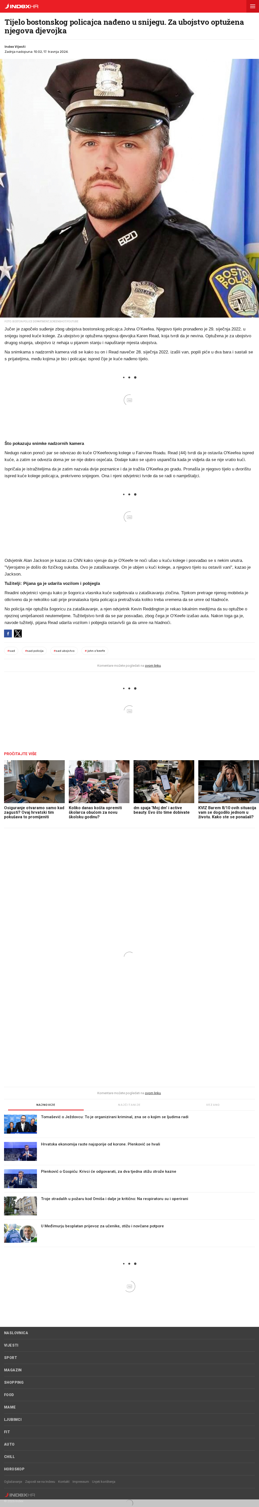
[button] (252, 6)
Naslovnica (16, 1333)
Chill (9, 1457)
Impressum (81, 1482)
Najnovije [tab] (46, 1105)
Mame (10, 1407)
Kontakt (64, 1482)
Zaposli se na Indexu (40, 1482)
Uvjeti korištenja (103, 1482)
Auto (9, 1444)
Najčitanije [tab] (129, 1105)
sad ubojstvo (64, 651)
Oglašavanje (13, 1482)
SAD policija (34, 651)
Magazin (13, 1370)
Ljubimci (12, 1420)
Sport (10, 1358)
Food (9, 1395)
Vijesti (11, 1345)
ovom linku (153, 665)
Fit (7, 1432)
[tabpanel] (129, 1181)
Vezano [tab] (213, 1105)
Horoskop (14, 1469)
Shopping (14, 1382)
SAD (11, 651)
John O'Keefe (95, 651)
